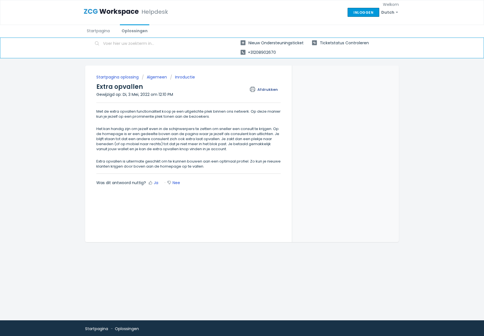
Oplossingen (135, 31)
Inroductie (185, 77)
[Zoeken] (97, 44)
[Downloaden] (231, 94)
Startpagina (98, 31)
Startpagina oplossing (118, 77)
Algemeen (157, 77)
